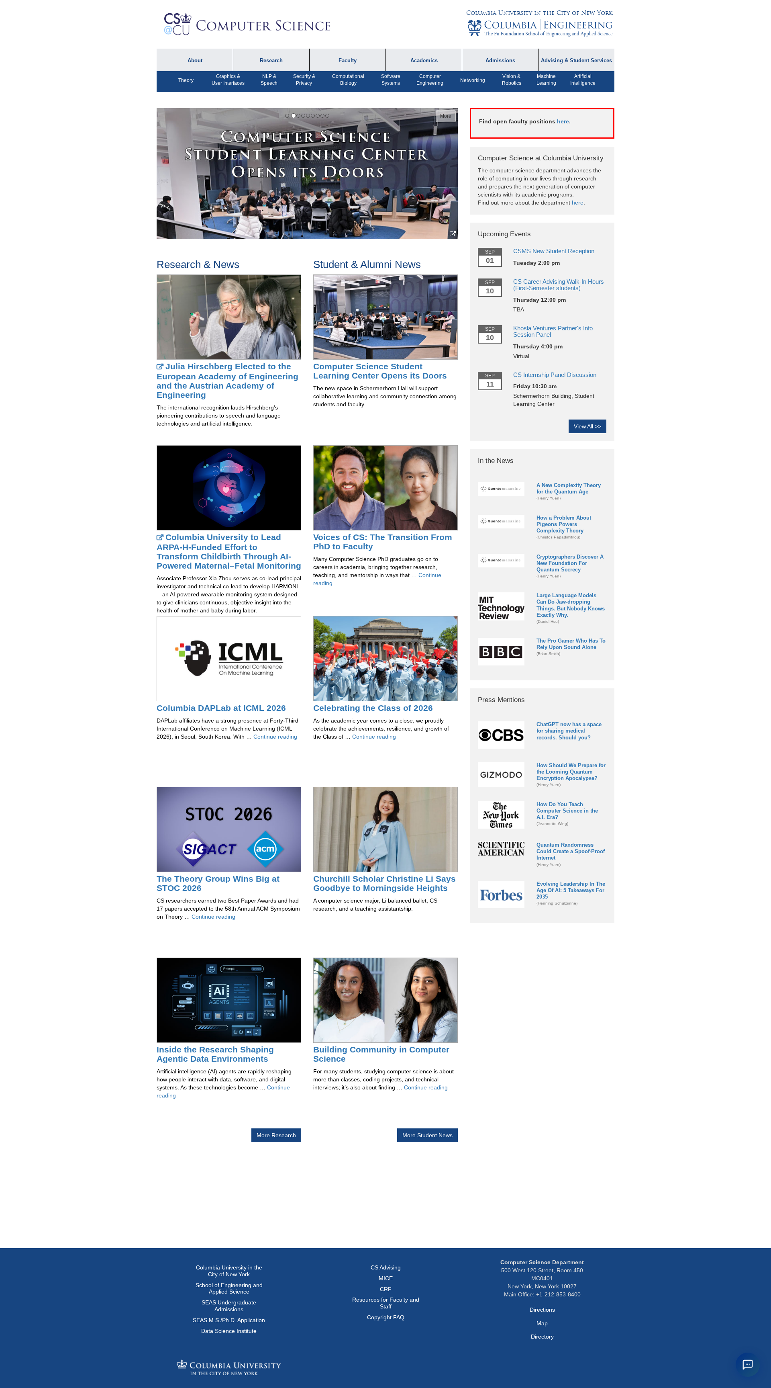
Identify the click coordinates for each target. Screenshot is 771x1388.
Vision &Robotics (511, 80)
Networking (472, 80)
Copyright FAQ (385, 1317)
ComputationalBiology (348, 80)
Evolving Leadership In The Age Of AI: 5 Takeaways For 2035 (570, 890)
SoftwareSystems (390, 80)
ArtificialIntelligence (583, 80)
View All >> (587, 426)
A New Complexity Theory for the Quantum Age (568, 488)
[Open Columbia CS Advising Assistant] (748, 1365)
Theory (186, 80)
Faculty (348, 60)
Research (271, 60)
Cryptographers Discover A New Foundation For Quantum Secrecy (570, 563)
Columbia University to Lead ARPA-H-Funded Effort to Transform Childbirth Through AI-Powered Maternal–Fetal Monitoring (229, 551)
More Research (276, 1135)
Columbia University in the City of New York (539, 12)
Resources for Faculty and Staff (385, 1303)
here (563, 121)
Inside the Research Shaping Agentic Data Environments (215, 1054)
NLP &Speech (269, 80)
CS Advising (386, 1267)
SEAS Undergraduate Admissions (229, 1305)
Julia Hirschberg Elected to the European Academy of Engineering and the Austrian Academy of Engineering (227, 380)
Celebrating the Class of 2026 (373, 707)
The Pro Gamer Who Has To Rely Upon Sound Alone (571, 644)
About (195, 60)
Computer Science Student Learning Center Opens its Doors (380, 371)
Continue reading (275, 736)
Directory (542, 1336)
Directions (542, 1309)
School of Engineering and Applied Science (229, 1288)
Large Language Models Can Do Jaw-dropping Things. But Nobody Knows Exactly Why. (570, 605)
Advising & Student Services (576, 60)
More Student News (427, 1135)
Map (542, 1323)
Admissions (500, 60)
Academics (424, 60)
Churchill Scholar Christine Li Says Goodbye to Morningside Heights (384, 883)
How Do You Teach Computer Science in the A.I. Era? (567, 810)
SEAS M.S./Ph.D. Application (229, 1320)
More (445, 116)
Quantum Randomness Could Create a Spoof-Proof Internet (570, 851)
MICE (386, 1278)
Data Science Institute (229, 1331)
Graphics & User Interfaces (228, 80)
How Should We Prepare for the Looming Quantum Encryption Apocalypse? (571, 771)
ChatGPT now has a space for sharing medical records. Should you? (569, 730)
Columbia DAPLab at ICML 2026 (221, 707)
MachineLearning (546, 80)
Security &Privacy (304, 80)
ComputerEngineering (429, 80)
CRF (386, 1289)
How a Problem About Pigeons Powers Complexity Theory (563, 524)
